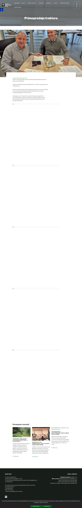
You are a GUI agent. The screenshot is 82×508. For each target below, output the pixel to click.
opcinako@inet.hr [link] (12, 477)
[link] (1, 9)
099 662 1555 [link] (74, 483)
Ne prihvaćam (36, 506)
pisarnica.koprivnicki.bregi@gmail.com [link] (28, 480)
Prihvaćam (46, 506)
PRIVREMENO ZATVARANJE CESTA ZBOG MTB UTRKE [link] (60, 433)
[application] (25, 3)
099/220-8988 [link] (73, 480)
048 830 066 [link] (10, 488)
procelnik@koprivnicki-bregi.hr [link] (15, 491)
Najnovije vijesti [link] (23, 78)
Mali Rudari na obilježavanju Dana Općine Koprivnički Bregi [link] (41, 443)
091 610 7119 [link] (10, 489)
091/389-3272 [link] (74, 481)
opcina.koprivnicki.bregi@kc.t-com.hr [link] (13, 478)
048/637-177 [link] (74, 477)
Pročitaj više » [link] (16, 456)
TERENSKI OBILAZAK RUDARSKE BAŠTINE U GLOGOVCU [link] (20, 440)
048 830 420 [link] (10, 481)
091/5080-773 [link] (73, 478)
